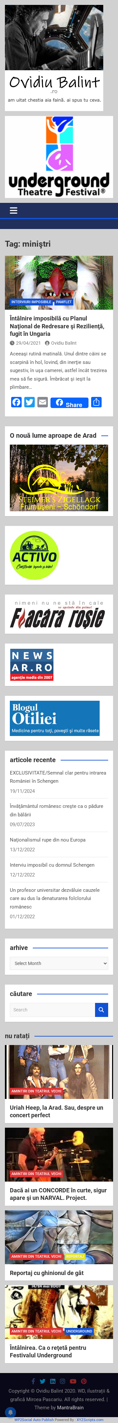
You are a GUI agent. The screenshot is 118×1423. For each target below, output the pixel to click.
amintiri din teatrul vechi (36, 1091)
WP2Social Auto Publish (34, 1420)
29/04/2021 (28, 343)
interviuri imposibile (31, 302)
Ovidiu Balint (64, 343)
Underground (79, 1331)
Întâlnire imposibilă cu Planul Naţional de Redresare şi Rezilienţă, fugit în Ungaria (57, 326)
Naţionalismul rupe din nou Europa (48, 840)
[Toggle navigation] (13, 210)
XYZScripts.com (90, 1420)
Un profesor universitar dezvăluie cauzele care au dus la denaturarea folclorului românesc (55, 898)
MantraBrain (70, 1408)
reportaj (75, 1256)
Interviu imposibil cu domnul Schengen (52, 865)
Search (101, 1010)
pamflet (64, 302)
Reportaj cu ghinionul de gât (47, 1272)
